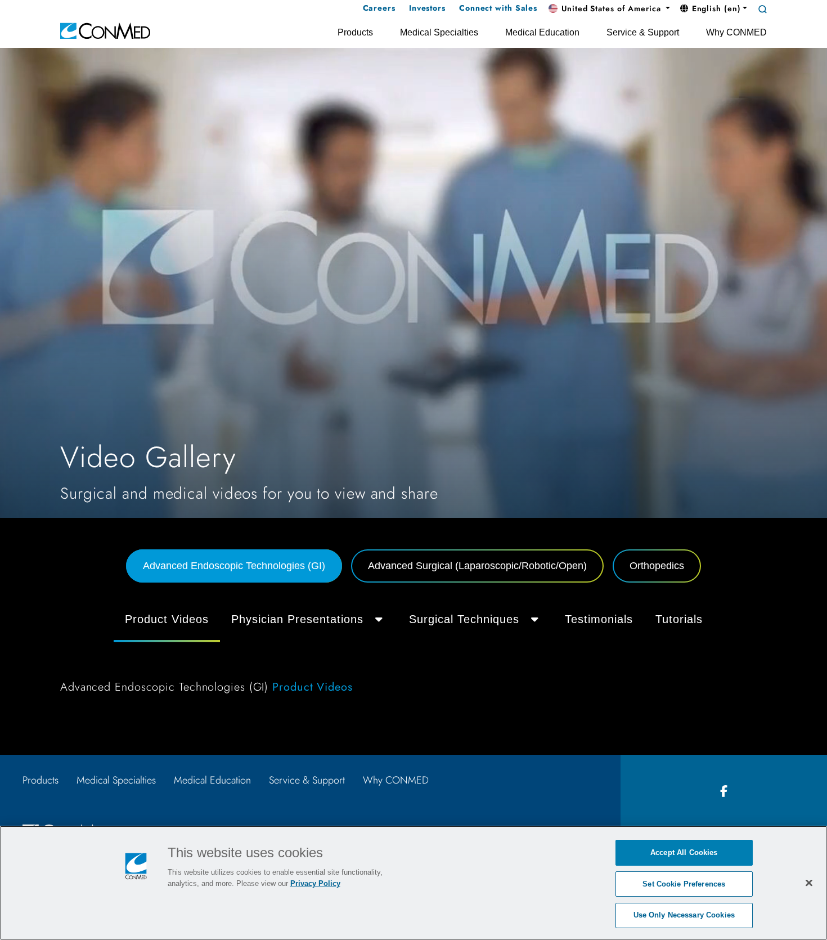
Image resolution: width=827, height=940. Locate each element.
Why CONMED (396, 780)
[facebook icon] (724, 791)
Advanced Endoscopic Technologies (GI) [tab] (234, 565)
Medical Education (212, 780)
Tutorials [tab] (679, 619)
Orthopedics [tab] (657, 565)
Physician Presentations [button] (297, 619)
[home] (105, 30)
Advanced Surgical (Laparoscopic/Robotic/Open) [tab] (477, 565)
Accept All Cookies (683, 852)
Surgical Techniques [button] (464, 619)
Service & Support (307, 780)
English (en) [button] (715, 8)
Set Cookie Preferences (683, 884)
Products (41, 780)
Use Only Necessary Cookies (684, 915)
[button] (609, 9)
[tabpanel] (413, 653)
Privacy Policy (315, 883)
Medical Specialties (116, 780)
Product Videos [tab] (167, 619)
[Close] (809, 882)
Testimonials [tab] (599, 619)
